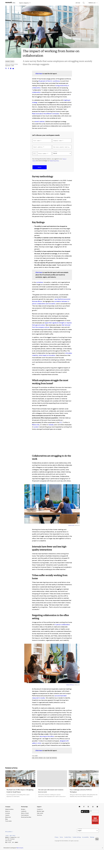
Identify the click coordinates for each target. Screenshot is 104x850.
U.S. (60, 422)
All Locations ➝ (9, 831)
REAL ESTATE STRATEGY (37, 757)
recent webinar (40, 121)
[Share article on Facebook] (8, 68)
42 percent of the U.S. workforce (49, 81)
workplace (39, 282)
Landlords (23, 811)
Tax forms (39, 815)
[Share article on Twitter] (6, 68)
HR (44, 757)
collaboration (36, 92)
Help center (40, 813)
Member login (40, 811)
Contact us (40, 809)
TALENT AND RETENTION (51, 757)
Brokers (23, 809)
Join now (77, 2)
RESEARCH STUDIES (10, 61)
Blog (6, 819)
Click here (38, 73)
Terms (61, 837)
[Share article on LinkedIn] (10, 68)
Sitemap (92, 837)
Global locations (9, 809)
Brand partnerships (26, 817)
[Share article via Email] (13, 68)
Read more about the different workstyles (45, 113)
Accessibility (85, 837)
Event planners (25, 815)
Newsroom (8, 817)
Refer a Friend (25, 813)
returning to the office (46, 736)
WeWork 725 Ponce (70, 684)
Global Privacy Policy (54, 160)
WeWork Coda (71, 525)
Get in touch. (20, 847)
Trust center (8, 821)
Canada (51, 424)
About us (7, 811)
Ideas (13, 2)
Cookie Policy (67, 837)
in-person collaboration (62, 624)
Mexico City (35, 424)
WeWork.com (92, 2)
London (36, 427)
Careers (7, 815)
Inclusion (7, 813)
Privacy (56, 837)
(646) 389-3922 (10, 835)
